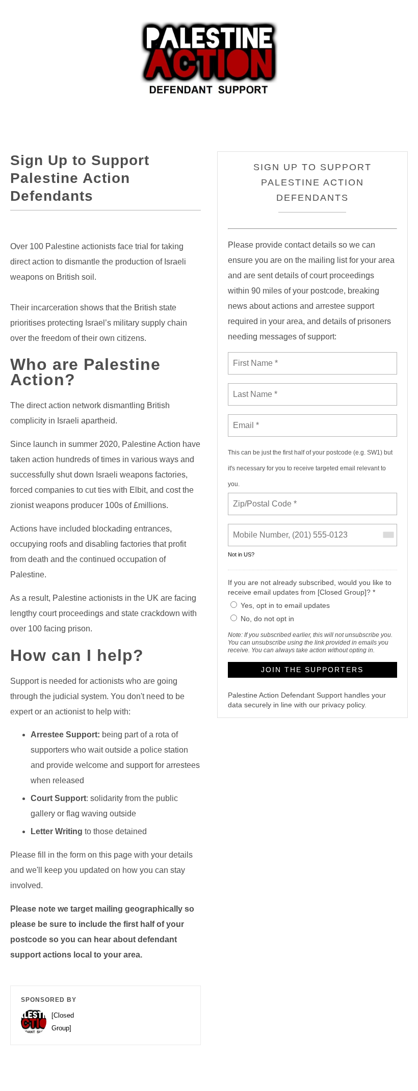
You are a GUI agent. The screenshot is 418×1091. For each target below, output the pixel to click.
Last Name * (253, 388)
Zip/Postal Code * (263, 498)
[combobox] (388, 535)
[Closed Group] (62, 1022)
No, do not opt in (267, 619)
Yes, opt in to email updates (285, 605)
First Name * (254, 357)
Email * (245, 419)
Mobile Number (259, 529)
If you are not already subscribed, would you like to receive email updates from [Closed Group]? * (309, 587)
